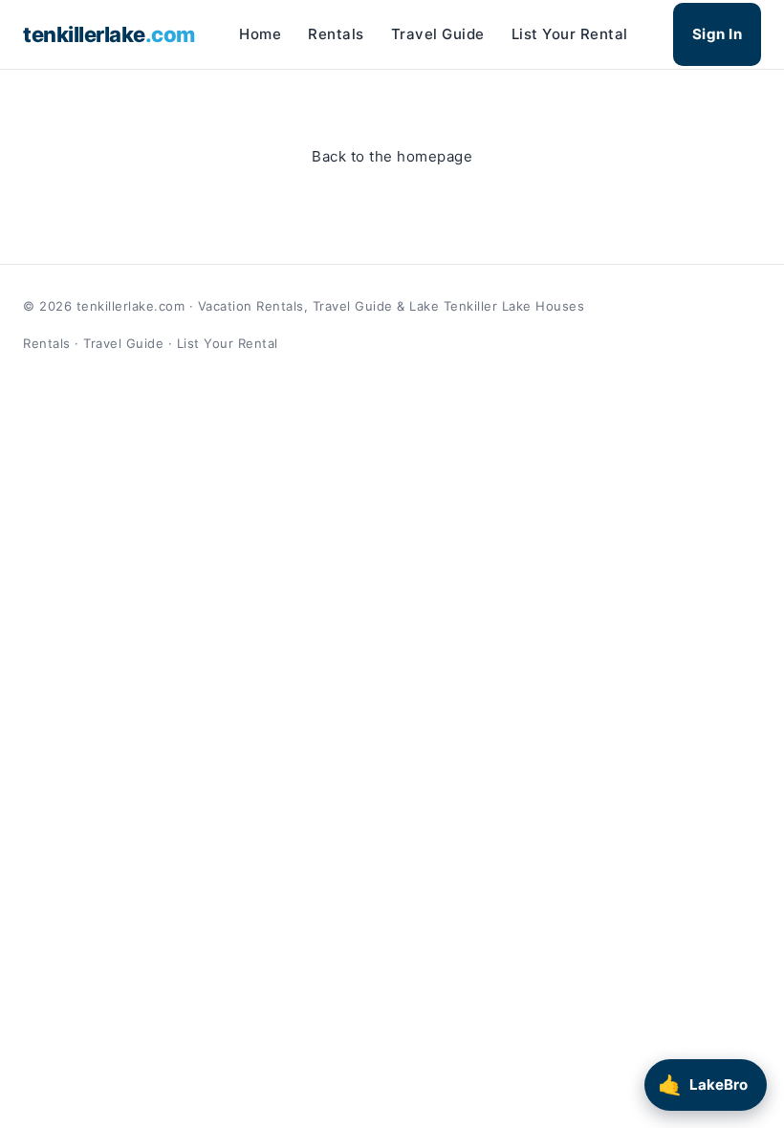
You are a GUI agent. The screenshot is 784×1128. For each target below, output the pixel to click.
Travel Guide (438, 34)
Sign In (717, 34)
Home (260, 34)
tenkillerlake (109, 34)
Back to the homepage (392, 156)
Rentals (336, 34)
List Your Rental (570, 34)
